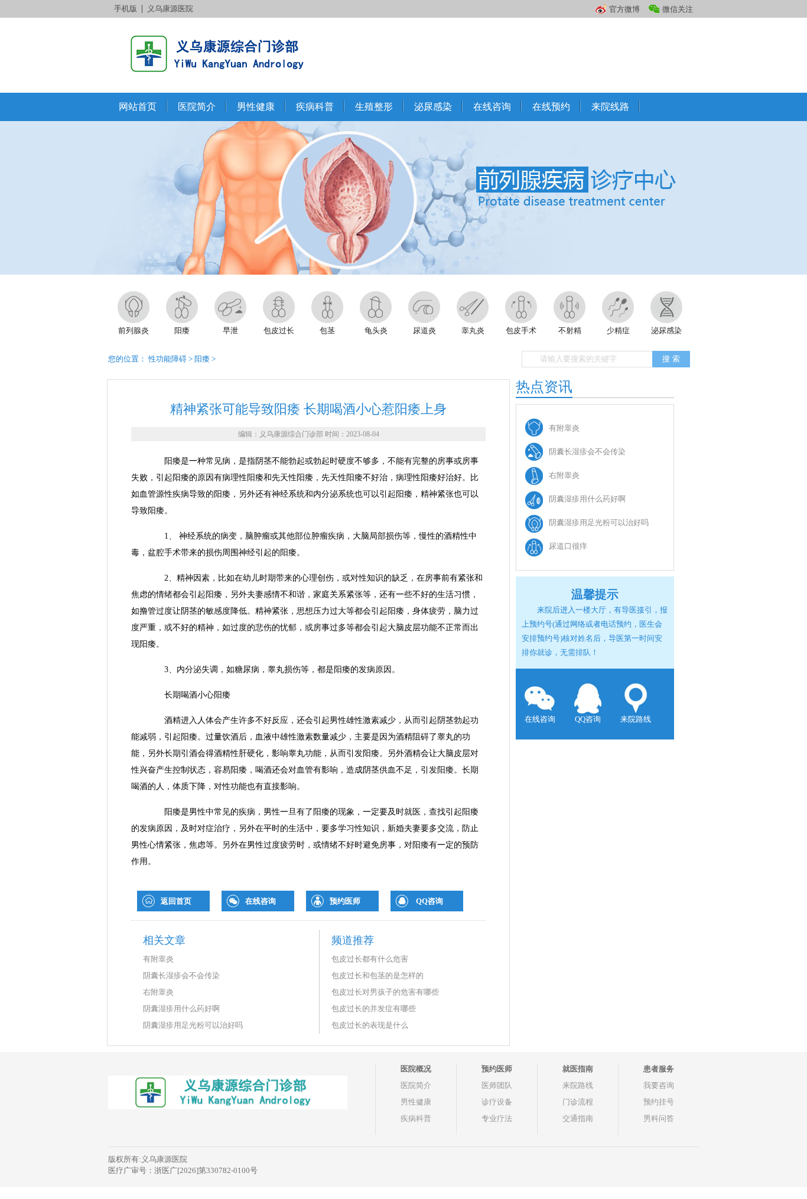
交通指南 (577, 1118)
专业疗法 (496, 1118)
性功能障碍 (167, 358)
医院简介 (197, 107)
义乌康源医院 (170, 8)
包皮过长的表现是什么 (369, 1025)
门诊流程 (577, 1101)
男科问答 (658, 1118)
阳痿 (202, 358)
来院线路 (610, 107)
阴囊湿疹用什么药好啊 (181, 1008)
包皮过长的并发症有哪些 (373, 1008)
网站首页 (138, 107)
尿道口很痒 (568, 546)
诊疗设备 (496, 1101)
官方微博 (624, 9)
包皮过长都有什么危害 (369, 958)
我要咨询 (658, 1085)
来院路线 (635, 719)
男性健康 (256, 107)
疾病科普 (315, 107)
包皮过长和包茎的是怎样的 (377, 975)
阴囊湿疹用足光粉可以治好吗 (193, 1025)
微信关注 (677, 9)
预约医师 (345, 901)
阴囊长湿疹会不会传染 (181, 975)
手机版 (125, 8)
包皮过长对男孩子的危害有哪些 (385, 992)
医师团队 (496, 1085)
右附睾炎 (158, 992)
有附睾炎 (158, 958)
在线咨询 (492, 107)
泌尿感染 (433, 107)
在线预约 (551, 107)
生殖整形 (374, 107)
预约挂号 (658, 1101)
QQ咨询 (429, 901)
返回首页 (176, 901)
